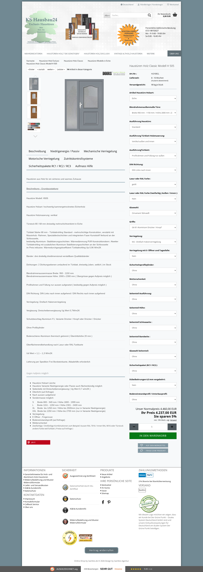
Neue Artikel (106, 474)
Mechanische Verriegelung (100, 151)
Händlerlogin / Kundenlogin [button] (151, 4)
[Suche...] (149, 15)
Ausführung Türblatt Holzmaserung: (147, 135)
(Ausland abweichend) (159, 80)
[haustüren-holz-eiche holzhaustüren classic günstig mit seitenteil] (84, 105)
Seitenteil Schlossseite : (140, 322)
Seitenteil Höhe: (137, 307)
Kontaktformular (32, 501)
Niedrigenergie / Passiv (64, 151)
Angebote (105, 477)
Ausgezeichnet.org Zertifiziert (83, 476)
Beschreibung (37, 151)
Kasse (104, 490)
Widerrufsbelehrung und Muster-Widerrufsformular (39, 481)
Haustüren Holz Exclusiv (97, 53)
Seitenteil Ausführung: (140, 293)
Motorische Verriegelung (44, 158)
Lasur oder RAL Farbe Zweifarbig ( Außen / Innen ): (153, 193)
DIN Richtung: (136, 164)
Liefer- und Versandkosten (36, 485)
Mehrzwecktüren (33, 53)
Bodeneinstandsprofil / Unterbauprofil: (148, 393)
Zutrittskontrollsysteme (78, 158)
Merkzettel (174, 4)
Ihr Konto (105, 487)
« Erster (31, 69)
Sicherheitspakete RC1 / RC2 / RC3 (50, 166)
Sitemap (105, 493)
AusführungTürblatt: (139, 150)
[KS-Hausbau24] (61, 26)
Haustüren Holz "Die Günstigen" (63, 53)
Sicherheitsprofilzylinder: (141, 264)
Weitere (151, 53)
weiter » (50, 69)
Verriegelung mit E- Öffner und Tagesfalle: (149, 250)
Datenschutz (30, 490)
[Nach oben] (194, 535)
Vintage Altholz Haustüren (128, 53)
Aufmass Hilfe (84, 166)
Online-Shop (79, 561)
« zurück (41, 69)
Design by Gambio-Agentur (117, 561)
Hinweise (118, 569)
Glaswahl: (134, 207)
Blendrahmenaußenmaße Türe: (145, 107)
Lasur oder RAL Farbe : (140, 178)
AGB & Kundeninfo (32, 488)
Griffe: (132, 221)
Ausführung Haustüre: (140, 121)
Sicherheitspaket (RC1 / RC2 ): (143, 365)
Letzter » (61, 69)
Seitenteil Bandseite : (139, 336)
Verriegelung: (136, 236)
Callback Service (31, 504)
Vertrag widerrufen (101, 550)
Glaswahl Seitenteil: (139, 350)
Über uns (174, 53)
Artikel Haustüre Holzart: (141, 92)
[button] (127, 4)
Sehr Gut (106, 569)
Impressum (29, 498)
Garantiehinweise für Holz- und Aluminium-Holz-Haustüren (38, 475)
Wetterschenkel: (137, 279)
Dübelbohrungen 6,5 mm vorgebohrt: (147, 379)
